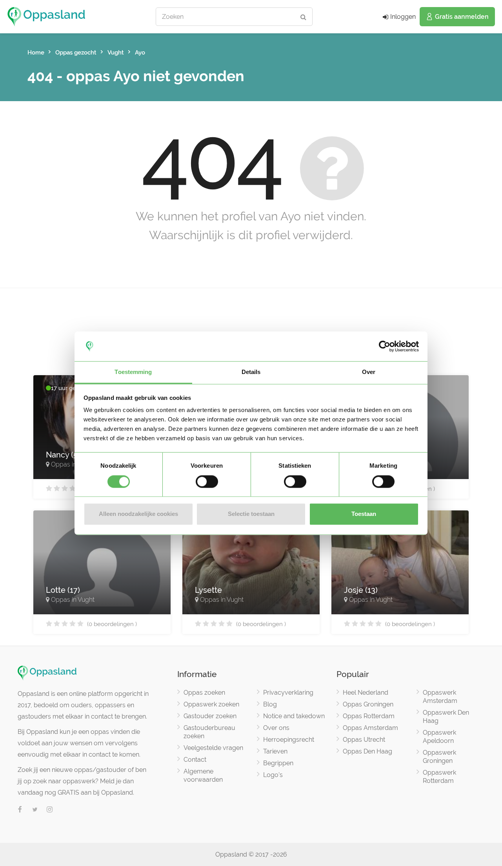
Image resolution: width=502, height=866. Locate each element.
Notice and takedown (294, 716)
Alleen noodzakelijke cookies (138, 514)
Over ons (276, 728)
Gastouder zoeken (210, 716)
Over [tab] (368, 372)
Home (35, 52)
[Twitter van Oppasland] (34, 810)
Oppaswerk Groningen (439, 756)
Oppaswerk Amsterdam (440, 696)
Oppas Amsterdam (370, 728)
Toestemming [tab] (133, 372)
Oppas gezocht (75, 52)
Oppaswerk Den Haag (446, 716)
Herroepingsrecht (288, 739)
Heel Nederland (365, 692)
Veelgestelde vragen (213, 748)
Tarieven (275, 751)
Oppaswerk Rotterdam (439, 776)
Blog (270, 704)
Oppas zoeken (204, 692)
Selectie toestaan (251, 514)
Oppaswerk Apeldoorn (439, 736)
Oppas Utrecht (364, 739)
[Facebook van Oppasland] (20, 810)
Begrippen (278, 763)
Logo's (273, 775)
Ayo (140, 52)
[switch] (207, 481)
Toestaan (363, 514)
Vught (115, 52)
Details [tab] (251, 372)
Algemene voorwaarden (203, 775)
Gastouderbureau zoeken (209, 732)
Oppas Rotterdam (369, 716)
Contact (195, 759)
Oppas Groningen (368, 704)
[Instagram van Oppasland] (49, 810)
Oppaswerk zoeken (211, 704)
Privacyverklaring (288, 692)
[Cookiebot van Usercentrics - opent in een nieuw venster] (384, 346)
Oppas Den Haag (367, 751)
